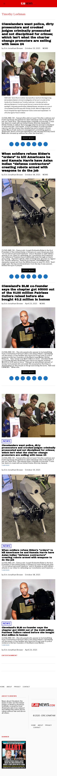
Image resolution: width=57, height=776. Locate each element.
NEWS (45, 48)
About (9, 687)
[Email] (45, 144)
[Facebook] (11, 144)
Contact (26, 687)
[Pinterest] (28, 144)
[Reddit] (40, 144)
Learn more (5, 465)
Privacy (17, 687)
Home (2, 687)
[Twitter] (23, 144)
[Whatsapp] (34, 144)
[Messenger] (17, 144)
